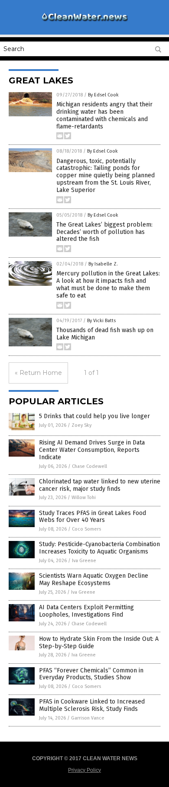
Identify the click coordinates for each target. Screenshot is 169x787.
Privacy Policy (84, 770)
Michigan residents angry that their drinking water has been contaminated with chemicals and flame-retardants (104, 115)
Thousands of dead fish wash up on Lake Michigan (104, 333)
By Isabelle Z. (103, 264)
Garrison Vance (87, 718)
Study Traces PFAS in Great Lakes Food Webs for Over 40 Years (92, 516)
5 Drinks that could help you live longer (94, 416)
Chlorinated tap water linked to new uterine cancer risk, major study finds (99, 485)
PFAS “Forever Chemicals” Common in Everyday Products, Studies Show (91, 674)
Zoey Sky (81, 425)
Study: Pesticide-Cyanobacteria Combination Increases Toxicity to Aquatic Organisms (99, 548)
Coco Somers (86, 529)
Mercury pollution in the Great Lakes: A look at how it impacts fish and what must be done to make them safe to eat (108, 284)
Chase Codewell (89, 466)
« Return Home (38, 373)
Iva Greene (84, 560)
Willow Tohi (84, 497)
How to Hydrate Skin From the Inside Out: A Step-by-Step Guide (99, 642)
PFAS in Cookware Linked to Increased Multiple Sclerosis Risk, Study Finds (92, 705)
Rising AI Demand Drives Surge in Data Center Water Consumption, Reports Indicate (92, 450)
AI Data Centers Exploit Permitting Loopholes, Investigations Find (86, 611)
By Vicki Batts (101, 320)
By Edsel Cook (103, 95)
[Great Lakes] (84, 21)
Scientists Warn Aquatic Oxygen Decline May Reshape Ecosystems (93, 579)
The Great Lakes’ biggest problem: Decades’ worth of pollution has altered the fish (104, 232)
